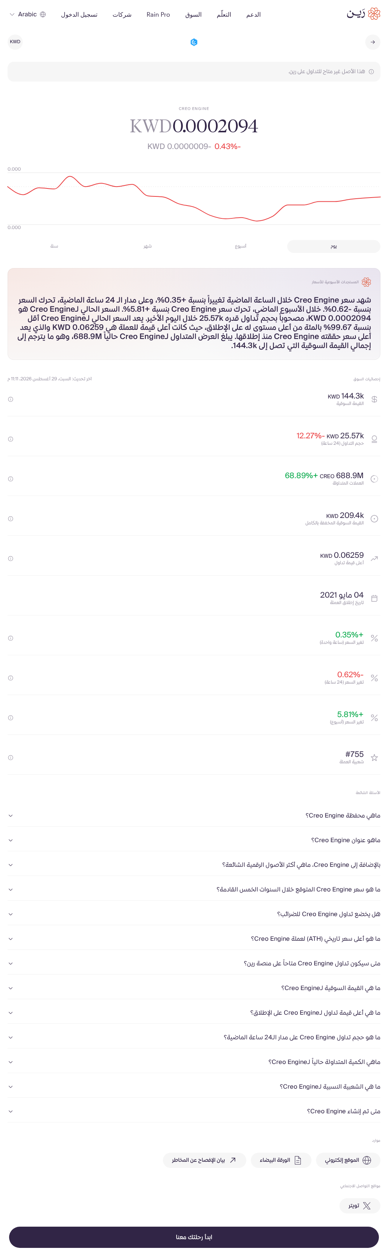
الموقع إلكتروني (342, 1160)
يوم (334, 246)
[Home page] (363, 14)
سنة (54, 246)
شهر (148, 246)
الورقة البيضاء (275, 1160)
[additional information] (11, 399)
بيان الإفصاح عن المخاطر (198, 1160)
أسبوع (240, 246)
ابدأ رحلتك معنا (194, 1237)
